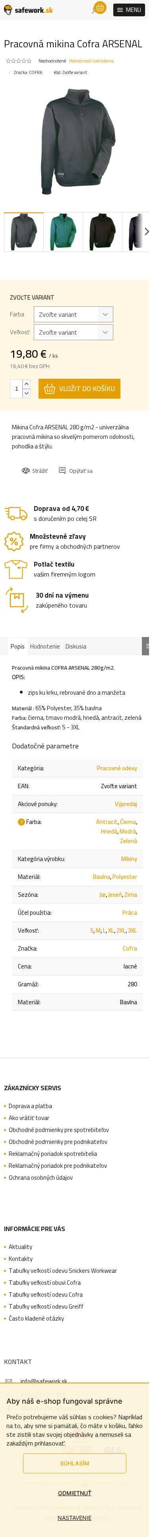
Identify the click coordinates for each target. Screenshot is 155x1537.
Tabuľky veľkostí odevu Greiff (46, 1306)
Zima (130, 894)
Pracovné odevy (117, 768)
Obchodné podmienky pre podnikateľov (58, 1142)
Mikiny (129, 859)
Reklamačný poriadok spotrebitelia (53, 1154)
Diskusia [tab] (76, 646)
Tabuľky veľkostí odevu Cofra (46, 1294)
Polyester (124, 876)
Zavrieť (76, 463)
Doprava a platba (30, 1106)
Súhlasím (74, 1463)
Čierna (128, 822)
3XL (132, 930)
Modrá (128, 831)
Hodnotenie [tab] (45, 646)
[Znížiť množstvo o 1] (26, 393)
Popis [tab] (18, 646)
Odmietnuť (74, 1493)
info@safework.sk (44, 1381)
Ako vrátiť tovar (29, 1118)
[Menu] (129, 10)
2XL (121, 930)
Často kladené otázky (36, 1318)
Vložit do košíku (87, 388)
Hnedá (109, 831)
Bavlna (101, 876)
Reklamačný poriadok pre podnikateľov (58, 1166)
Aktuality (20, 1247)
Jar (102, 894)
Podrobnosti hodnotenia (91, 61)
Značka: (28, 72)
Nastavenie (74, 1517)
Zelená (128, 841)
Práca (129, 912)
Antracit (107, 822)
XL (111, 930)
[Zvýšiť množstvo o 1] (26, 384)
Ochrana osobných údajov (41, 1177)
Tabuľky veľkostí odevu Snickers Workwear (63, 1271)
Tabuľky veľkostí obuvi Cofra (45, 1283)
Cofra (130, 948)
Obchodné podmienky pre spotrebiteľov (59, 1130)
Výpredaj (126, 804)
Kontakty (21, 1259)
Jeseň (115, 894)
